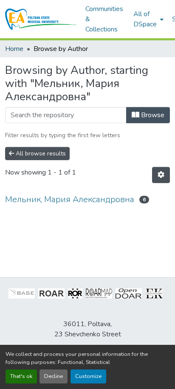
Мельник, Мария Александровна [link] (69, 199)
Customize (88, 376)
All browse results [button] (40, 153)
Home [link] (14, 49)
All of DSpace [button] (145, 19)
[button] (41, 19)
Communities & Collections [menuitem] (104, 19)
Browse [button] (151, 115)
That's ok (21, 376)
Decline (53, 376)
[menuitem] (148, 19)
